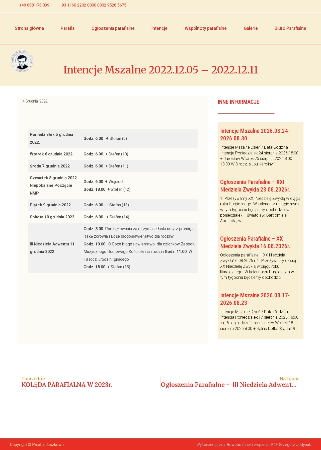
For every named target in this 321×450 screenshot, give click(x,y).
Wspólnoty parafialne (206, 28)
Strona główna (29, 28)
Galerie (251, 28)
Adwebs (234, 444)
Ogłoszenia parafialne (113, 28)
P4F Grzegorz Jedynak (291, 444)
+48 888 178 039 (34, 5)
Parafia (67, 28)
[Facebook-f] (298, 6)
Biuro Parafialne (290, 28)
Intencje (159, 28)
